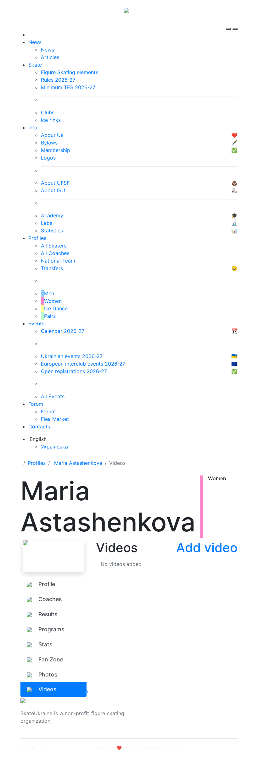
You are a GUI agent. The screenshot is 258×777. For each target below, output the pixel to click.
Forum (35, 404)
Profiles (37, 238)
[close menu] (235, 23)
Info (32, 127)
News (35, 42)
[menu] (229, 23)
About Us (201, 709)
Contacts (39, 426)
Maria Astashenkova (78, 463)
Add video (207, 547)
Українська (54, 446)
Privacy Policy (207, 717)
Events (36, 323)
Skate (35, 65)
